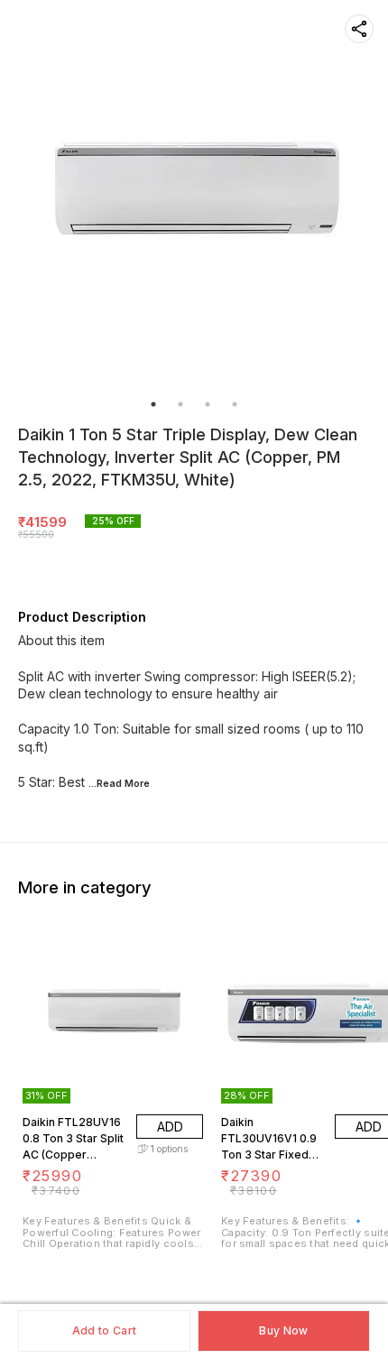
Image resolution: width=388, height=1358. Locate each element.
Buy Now (283, 1330)
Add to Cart (104, 1330)
